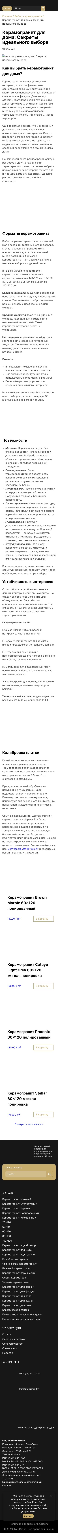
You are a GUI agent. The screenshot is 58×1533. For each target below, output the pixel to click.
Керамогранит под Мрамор (19, 1245)
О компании (9, 1348)
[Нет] (51, 1495)
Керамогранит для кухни (17, 1300)
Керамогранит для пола (16, 1296)
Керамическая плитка (15, 1309)
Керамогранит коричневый (18, 1272)
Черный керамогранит (16, 1282)
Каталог (7, 8)
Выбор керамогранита (28, 16)
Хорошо (28, 1516)
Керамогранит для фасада (18, 1291)
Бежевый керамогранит (17, 1268)
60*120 (6, 1231)
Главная (7, 16)
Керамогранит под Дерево (18, 1254)
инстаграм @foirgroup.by (23, 848)
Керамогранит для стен (16, 1305)
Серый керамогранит (15, 1277)
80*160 (6, 1236)
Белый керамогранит (15, 1259)
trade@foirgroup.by (29, 1389)
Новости (7, 1352)
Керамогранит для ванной (18, 1286)
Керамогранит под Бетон (17, 1249)
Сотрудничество (12, 1343)
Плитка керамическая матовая (21, 1319)
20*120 (6, 1222)
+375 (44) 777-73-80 (29, 1373)
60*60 (6, 1226)
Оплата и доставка (14, 1339)
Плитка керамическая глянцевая (22, 1314)
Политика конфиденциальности (29, 1523)
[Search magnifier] (43, 8)
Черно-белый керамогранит (19, 1263)
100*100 (7, 1240)
